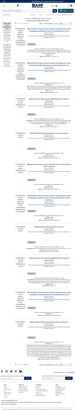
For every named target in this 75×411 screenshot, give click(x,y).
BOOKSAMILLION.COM (35, 409)
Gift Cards (50, 14)
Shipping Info (59, 392)
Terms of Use (53, 409)
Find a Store (38, 386)
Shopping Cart (59, 391)
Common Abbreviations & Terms (41, 20)
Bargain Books (7, 392)
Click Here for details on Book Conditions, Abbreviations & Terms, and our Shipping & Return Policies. (7, 61)
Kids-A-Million (7, 389)
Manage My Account (60, 387)
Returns (57, 395)
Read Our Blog (39, 394)
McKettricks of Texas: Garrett (41, 133)
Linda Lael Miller (50, 33)
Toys (5, 395)
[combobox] (30, 11)
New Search (29, 20)
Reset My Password (60, 389)
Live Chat (71, 372)
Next (25, 23)
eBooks (6, 387)
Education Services (23, 391)
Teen (5, 391)
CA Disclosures (61, 409)
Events (41, 14)
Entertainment (7, 394)
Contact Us (38, 392)
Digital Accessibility (40, 395)
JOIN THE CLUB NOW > (9, 404)
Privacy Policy (69, 409)
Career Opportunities (41, 389)
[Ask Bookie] (66, 11)
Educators (32, 14)
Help (57, 14)
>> (28, 23)
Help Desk (58, 386)
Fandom (6, 397)
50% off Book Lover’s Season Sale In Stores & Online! (38, 1)
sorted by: (56, 23)
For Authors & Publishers (42, 391)
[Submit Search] (55, 11)
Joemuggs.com (46, 409)
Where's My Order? (60, 394)
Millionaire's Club (67, 14)
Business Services (23, 389)
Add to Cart (31, 44)
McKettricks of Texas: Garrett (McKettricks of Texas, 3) (49, 99)
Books (5, 386)
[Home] (37, 6)
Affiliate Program (23, 387)
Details (62, 48)
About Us (38, 387)
